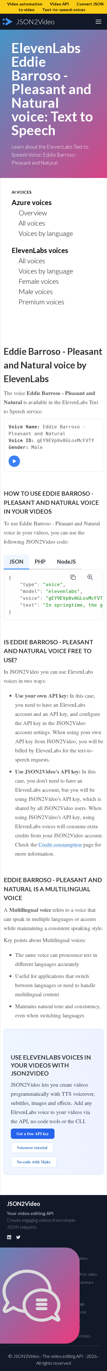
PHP (40, 561)
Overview (33, 212)
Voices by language (46, 233)
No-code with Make (34, 1162)
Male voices (36, 291)
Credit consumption (60, 844)
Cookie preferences (74, 1335)
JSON (16, 561)
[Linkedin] (9, 1237)
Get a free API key (33, 1134)
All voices (32, 223)
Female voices (39, 281)
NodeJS (66, 561)
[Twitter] (18, 1237)
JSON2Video (23, 1203)
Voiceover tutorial (32, 1148)
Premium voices (41, 301)
